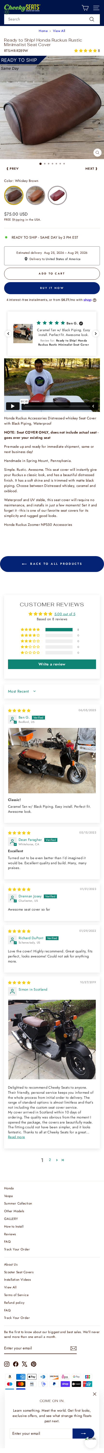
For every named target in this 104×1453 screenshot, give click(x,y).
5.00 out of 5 (64, 614)
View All (59, 30)
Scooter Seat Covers (18, 1272)
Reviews (10, 1234)
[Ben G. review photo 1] (52, 761)
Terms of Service (16, 1294)
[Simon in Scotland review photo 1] (52, 1040)
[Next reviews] (96, 333)
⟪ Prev (13, 168)
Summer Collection (18, 1203)
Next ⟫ (91, 168)
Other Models (14, 1211)
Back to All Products (55, 564)
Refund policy (14, 1302)
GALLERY (11, 1218)
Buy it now (52, 288)
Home (43, 30)
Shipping (18, 219)
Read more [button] (16, 1137)
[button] (86, 50)
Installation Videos (17, 1279)
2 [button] (50, 1159)
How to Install (13, 1226)
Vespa (8, 1195)
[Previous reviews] (8, 333)
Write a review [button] (51, 664)
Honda (9, 1188)
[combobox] (52, 19)
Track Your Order (17, 1249)
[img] (19, 710)
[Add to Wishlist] (6, 61)
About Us (10, 1264)
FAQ (7, 1241)
